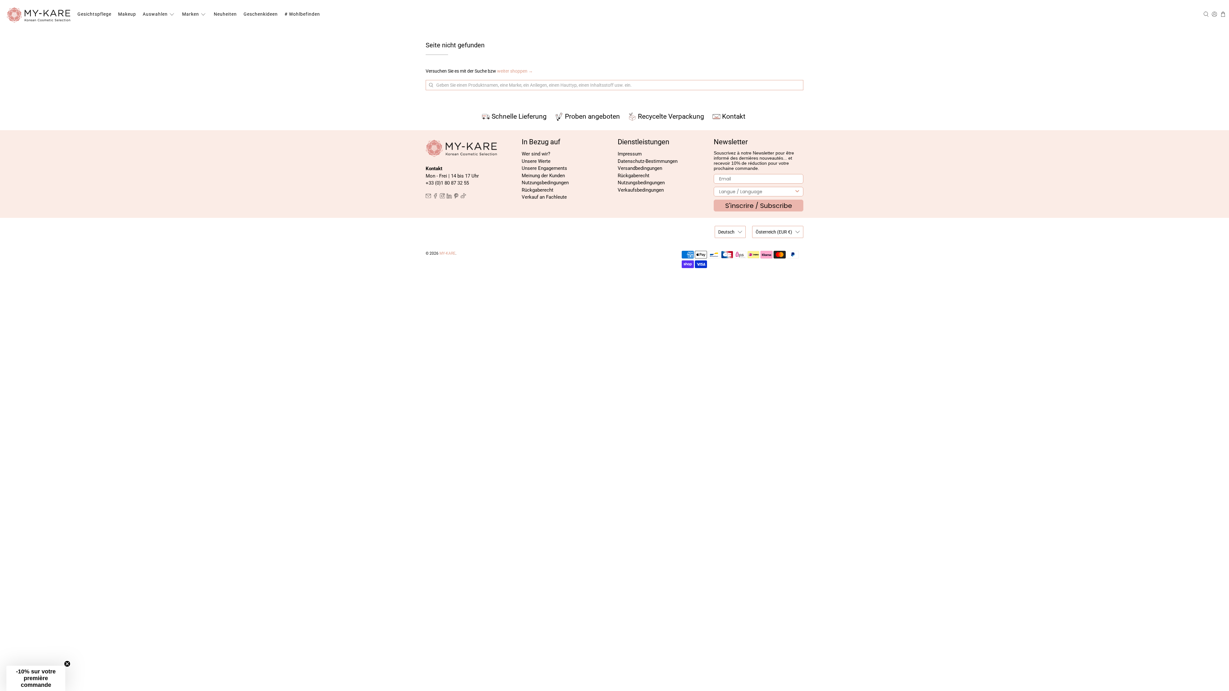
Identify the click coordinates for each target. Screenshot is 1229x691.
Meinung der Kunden (543, 176)
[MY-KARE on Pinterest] (456, 197)
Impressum (630, 154)
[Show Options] (797, 191)
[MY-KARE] (39, 14)
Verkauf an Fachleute (544, 197)
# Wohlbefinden (302, 14)
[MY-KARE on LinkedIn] (449, 197)
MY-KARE (447, 253)
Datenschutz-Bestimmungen (648, 161)
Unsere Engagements (544, 168)
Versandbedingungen (640, 168)
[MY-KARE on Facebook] (435, 197)
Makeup (127, 14)
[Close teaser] (67, 664)
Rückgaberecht (537, 190)
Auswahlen (155, 14)
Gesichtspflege (94, 14)
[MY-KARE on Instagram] (442, 197)
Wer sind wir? (536, 154)
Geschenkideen (261, 14)
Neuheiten (225, 14)
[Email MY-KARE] (428, 197)
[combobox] (756, 191)
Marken (190, 14)
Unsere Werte (536, 161)
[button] (35, 678)
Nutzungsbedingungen (545, 183)
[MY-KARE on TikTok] (463, 197)
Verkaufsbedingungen (641, 190)
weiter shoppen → (515, 71)
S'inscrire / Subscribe (758, 205)
